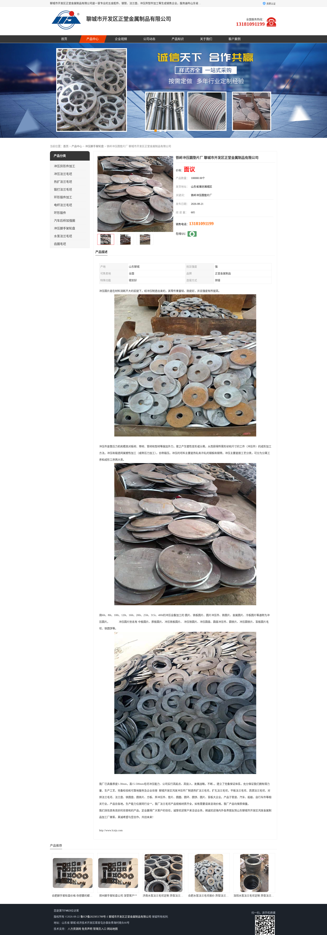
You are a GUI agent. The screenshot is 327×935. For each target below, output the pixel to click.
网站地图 (112, 928)
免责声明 (87, 928)
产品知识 (178, 39)
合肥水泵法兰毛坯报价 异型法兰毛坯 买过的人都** (127, 895)
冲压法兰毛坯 (63, 174)
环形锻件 (60, 212)
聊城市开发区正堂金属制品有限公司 (130, 916)
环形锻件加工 (63, 197)
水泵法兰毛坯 (63, 236)
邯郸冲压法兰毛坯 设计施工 (254, 895)
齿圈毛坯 (60, 244)
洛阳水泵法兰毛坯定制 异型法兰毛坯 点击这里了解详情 (175, 895)
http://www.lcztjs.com (111, 830)
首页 (64, 39)
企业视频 (121, 39)
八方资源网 (74, 928)
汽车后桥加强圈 (64, 220)
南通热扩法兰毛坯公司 (209, 895)
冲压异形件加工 (64, 166)
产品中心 (92, 39)
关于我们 (206, 39)
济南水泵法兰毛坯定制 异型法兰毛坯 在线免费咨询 (82, 895)
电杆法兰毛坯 (63, 205)
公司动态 (149, 39)
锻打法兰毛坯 (63, 189)
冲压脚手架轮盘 (94, 146)
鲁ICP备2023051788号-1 (94, 916)
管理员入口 (99, 928)
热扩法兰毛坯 (63, 181)
